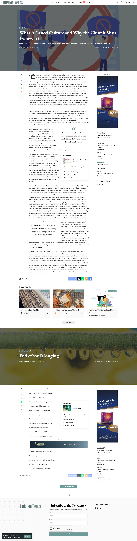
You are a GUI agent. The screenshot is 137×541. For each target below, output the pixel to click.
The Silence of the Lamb (103, 138)
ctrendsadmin (25, 47)
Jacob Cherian (100, 149)
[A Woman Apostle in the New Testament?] (67, 161)
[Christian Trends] (12, 2)
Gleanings (22, 514)
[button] (27, 536)
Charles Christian (101, 140)
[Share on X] (103, 47)
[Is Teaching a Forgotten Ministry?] (68, 298)
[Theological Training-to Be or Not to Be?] (102, 298)
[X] (100, 185)
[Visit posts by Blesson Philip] (89, 315)
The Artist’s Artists (69, 425)
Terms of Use (16, 537)
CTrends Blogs (101, 135)
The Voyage (109, 135)
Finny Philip (100, 158)
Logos (99, 171)
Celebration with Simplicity (71, 172)
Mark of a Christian (69, 419)
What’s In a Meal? (68, 422)
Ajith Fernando (25, 528)
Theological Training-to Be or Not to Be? (102, 311)
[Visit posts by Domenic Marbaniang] (55, 313)
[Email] (106, 47)
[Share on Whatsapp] (21, 88)
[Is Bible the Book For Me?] (34, 298)
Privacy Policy (6, 537)
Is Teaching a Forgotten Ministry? (67, 310)
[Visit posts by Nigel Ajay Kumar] (22, 313)
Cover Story (100, 143)
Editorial (100, 152)
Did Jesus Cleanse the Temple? (105, 173)
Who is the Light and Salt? (70, 175)
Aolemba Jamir (25, 361)
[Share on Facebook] (101, 47)
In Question (22, 28)
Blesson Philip (94, 315)
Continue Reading (68, 486)
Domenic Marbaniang (62, 313)
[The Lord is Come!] (67, 408)
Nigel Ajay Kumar (27, 313)
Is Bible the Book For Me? (30, 310)
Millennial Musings (25, 351)
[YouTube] (102, 185)
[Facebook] (97, 185)
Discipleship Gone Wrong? (71, 178)
